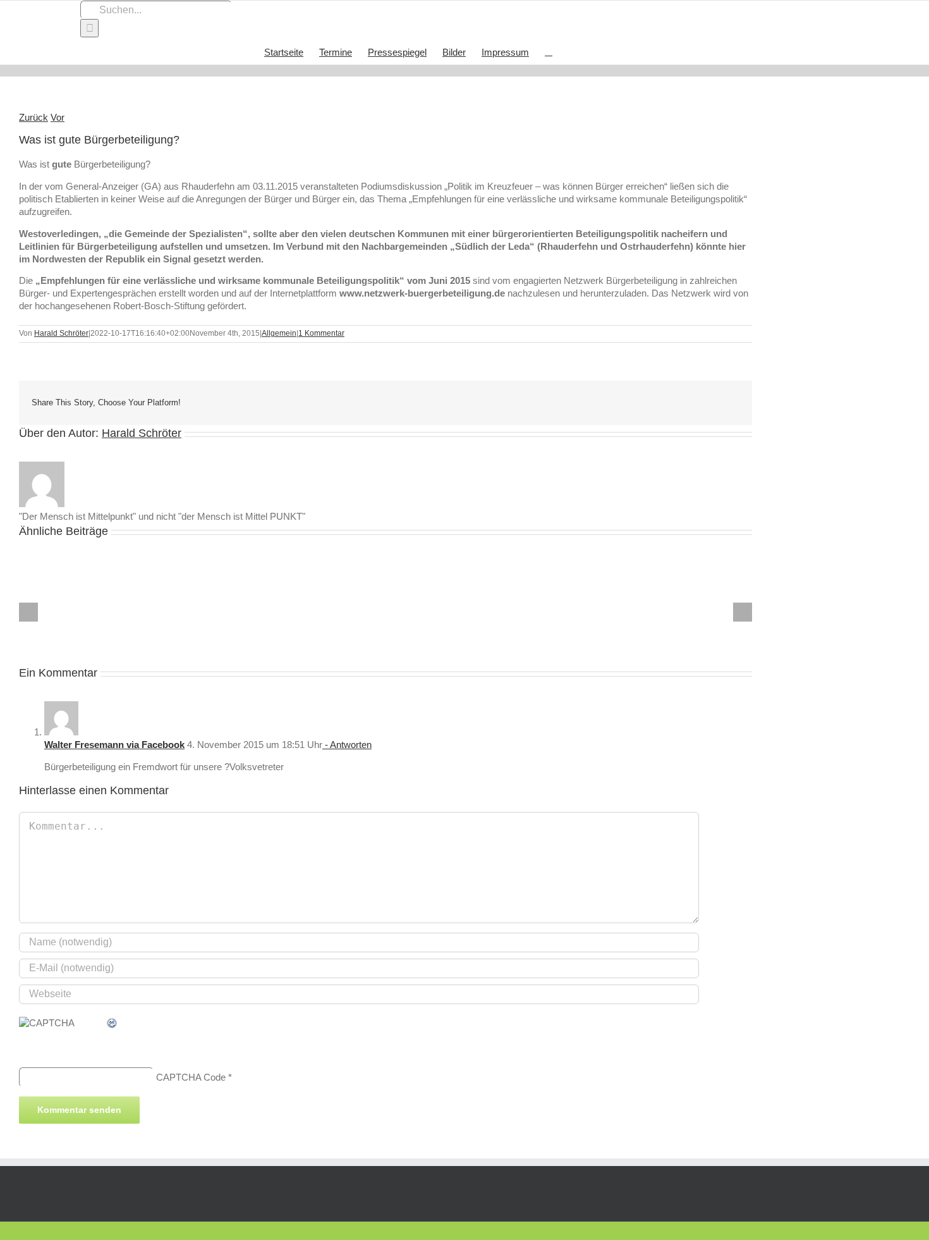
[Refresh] (112, 1022)
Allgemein (279, 333)
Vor (57, 117)
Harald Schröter (61, 333)
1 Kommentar (321, 333)
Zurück (33, 117)
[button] (548, 50)
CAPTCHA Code (191, 1076)
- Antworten (347, 744)
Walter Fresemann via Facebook (114, 744)
